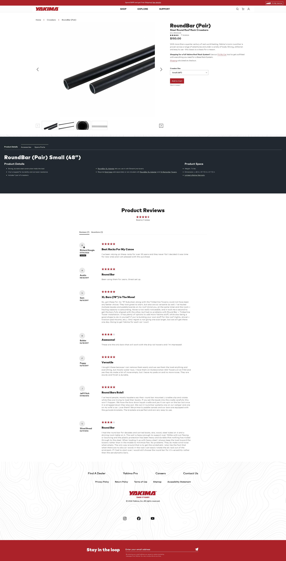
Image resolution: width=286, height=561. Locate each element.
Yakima (136, 501)
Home (38, 20)
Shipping (173, 61)
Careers (161, 473)
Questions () (97, 232)
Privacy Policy (102, 481)
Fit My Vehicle (277, 3)
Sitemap (157, 481)
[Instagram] (129, 518)
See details (156, 2)
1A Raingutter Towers (168, 172)
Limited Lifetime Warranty (195, 175)
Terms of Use (140, 481)
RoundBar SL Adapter (106, 168)
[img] (108, 244)
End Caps (108, 172)
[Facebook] (143, 518)
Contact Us (190, 473)
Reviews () (84, 232)
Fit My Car (222, 54)
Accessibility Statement (179, 481)
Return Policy (121, 481)
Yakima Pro (130, 473)
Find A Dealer (96, 473)
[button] (238, 9)
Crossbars (51, 20)
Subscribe (195, 549)
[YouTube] (157, 518)
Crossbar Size (175, 68)
